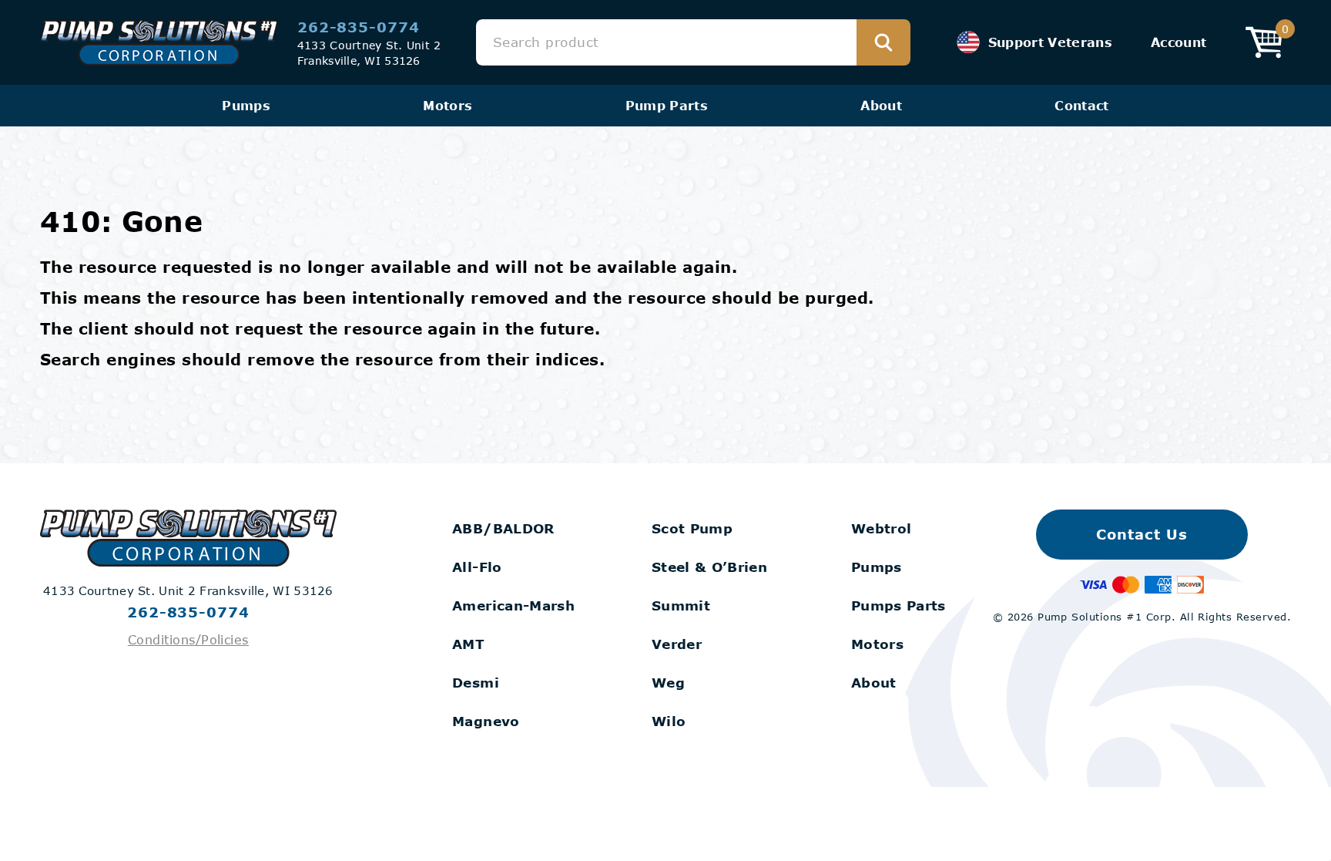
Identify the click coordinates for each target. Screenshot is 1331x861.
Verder (677, 644)
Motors (447, 105)
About (881, 105)
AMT (468, 644)
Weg (668, 682)
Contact (1081, 105)
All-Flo (476, 567)
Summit (681, 605)
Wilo (669, 721)
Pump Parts (666, 105)
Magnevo (485, 721)
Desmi (475, 682)
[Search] (883, 42)
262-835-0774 (358, 26)
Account (1178, 42)
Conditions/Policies (188, 639)
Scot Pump (692, 528)
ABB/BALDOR (503, 528)
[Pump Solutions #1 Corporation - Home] (159, 42)
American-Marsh (513, 605)
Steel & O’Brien (709, 567)
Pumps (246, 105)
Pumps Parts (898, 605)
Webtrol (881, 528)
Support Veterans (1050, 42)
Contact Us (1141, 534)
